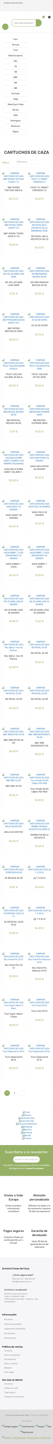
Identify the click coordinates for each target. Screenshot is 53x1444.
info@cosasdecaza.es (22, 1281)
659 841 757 (30, 1279)
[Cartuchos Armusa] (26, 1115)
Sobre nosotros (11, 1363)
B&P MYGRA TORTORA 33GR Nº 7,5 (13, 189)
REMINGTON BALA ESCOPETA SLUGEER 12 (39, 837)
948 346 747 (17, 1279)
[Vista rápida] (9, 208)
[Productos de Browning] (26, 1126)
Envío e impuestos (12, 1355)
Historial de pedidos (13, 1324)
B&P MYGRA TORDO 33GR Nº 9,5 (13, 235)
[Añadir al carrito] (15, 208)
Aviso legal (9, 1372)
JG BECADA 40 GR (14, 878)
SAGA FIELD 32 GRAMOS (39, 513)
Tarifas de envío (11, 1388)
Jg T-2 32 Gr (39, 878)
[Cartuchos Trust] (26, 1112)
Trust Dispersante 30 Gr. (13, 1058)
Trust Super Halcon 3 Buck (13, 1015)
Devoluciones (10, 1338)
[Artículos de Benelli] (26, 1135)
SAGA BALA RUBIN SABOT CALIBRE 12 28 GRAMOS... (13, 471)
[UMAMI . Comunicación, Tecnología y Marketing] (26, 1438)
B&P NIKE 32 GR (13, 786)
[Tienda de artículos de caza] (26, 1132)
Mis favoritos (9, 1333)
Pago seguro (10, 1392)
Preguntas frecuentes (14, 1397)
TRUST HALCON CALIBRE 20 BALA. (13, 375)
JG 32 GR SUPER (39, 325)
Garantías (8, 1384)
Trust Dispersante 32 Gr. (39, 1058)
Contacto (8, 1351)
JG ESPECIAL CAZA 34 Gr (13, 923)
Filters (7, 163)
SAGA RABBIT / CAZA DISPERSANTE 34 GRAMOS (13, 566)
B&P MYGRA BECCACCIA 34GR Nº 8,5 (13, 330)
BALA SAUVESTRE (13, 832)
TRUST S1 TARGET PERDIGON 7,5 (39, 189)
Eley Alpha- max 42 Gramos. (13, 657)
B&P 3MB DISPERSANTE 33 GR (39, 745)
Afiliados (8, 1368)
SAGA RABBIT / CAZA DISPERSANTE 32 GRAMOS (39, 566)
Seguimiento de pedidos (14, 1329)
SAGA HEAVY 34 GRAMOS (14, 516)
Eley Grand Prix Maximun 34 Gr (39, 969)
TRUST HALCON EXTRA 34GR (39, 375)
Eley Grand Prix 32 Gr (13, 966)
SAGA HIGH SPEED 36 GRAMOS (39, 467)
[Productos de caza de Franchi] (26, 1138)
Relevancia (27, 162)
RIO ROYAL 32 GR (13, 699)
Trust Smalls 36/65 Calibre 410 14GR (39, 790)
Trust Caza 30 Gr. (39, 1011)
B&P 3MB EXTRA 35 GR (13, 741)
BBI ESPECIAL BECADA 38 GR (13, 421)
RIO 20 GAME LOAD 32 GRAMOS (39, 611)
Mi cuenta (8, 1319)
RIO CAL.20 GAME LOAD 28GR (13, 283)
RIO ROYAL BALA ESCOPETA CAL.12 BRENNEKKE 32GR (39, 238)
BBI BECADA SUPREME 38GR (39, 421)
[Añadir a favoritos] (5, 175)
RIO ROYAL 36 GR (39, 653)
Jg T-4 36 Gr (39, 919)
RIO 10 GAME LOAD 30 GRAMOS (13, 611)
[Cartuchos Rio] (26, 1121)
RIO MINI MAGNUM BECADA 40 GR (39, 283)
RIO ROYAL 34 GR (39, 699)
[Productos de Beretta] (26, 1129)
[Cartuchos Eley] (27, 1118)
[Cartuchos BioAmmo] (26, 1124)
